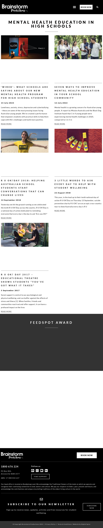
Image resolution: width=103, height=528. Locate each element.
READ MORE (6, 124)
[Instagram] (37, 470)
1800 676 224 (10, 466)
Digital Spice (85, 524)
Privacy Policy (50, 524)
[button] (97, 7)
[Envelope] (41, 470)
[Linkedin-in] (46, 470)
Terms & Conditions (65, 524)
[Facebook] (32, 470)
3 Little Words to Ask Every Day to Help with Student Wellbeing (75, 184)
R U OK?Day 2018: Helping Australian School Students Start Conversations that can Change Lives (23, 187)
